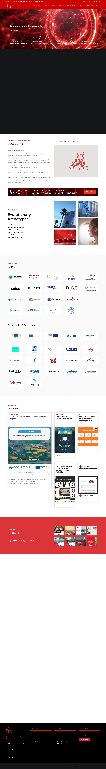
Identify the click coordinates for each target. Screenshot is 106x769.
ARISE (80, 414)
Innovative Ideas (12, 224)
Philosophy (9, 1)
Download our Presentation (15, 232)
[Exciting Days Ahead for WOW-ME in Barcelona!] (81, 530)
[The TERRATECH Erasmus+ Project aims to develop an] (81, 541)
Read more (11, 486)
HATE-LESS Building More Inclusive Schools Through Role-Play (64, 469)
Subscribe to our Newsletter (15, 234)
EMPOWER (22, 1)
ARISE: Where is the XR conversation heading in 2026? (87, 419)
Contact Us (33, 755)
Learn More (14, 30)
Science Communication (29, 26)
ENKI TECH (74, 766)
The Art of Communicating (15, 227)
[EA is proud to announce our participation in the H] (92, 541)
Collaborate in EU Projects (15, 229)
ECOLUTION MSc (13, 414)
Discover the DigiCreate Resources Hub (88, 468)
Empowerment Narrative (36, 737)
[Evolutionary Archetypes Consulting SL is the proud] (59, 541)
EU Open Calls (33, 747)
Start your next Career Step (15, 237)
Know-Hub (35, 1)
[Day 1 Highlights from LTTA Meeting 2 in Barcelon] (70, 530)
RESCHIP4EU (59, 414)
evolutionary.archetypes (24, 540)
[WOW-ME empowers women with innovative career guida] (92, 530)
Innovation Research (35, 733)
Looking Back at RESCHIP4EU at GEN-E (64, 419)
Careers (41, 1)
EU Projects (16, 1)
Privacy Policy (33, 757)
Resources (29, 1)
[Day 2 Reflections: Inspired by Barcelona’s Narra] (59, 530)
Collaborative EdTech (35, 739)
